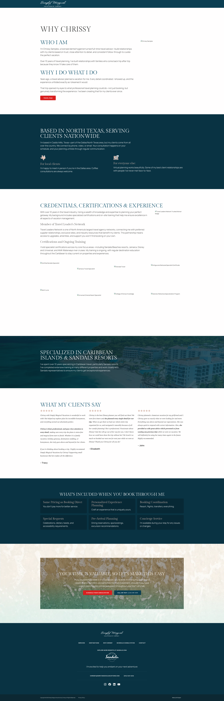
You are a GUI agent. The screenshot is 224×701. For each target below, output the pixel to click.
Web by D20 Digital (176, 697)
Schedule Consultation (126, 643)
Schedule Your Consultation (97, 593)
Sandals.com (122, 650)
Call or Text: (127, 593)
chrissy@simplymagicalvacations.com (105, 676)
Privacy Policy (81, 697)
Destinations (94, 643)
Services (81, 643)
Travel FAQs (48, 98)
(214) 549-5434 (129, 676)
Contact (142, 643)
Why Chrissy (108, 643)
